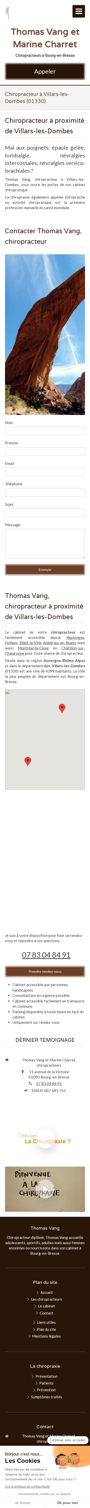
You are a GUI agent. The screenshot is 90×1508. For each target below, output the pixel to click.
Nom (9, 422)
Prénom (11, 443)
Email (9, 463)
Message (12, 524)
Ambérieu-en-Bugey (59, 642)
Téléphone (13, 483)
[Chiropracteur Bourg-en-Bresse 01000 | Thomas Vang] (7, 12)
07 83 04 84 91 (46, 954)
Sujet (9, 504)
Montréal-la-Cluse (33, 648)
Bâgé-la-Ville (31, 642)
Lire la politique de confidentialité (27, 1486)
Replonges (75, 637)
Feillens (11, 642)
